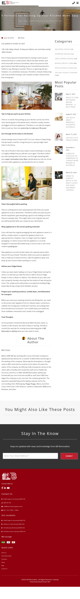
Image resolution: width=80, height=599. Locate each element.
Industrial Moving (63, 49)
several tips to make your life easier (33, 128)
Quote (3, 562)
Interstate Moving (62, 54)
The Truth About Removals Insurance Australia (70, 122)
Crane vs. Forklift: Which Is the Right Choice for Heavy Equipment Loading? (72, 183)
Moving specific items (64, 63)
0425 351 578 (7, 503)
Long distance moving (64, 59)
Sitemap (56, 580)
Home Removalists (6, 556)
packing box (12, 246)
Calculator (4, 559)
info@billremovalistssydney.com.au (13, 506)
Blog (2, 565)
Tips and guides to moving (66, 73)
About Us (3, 553)
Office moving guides (64, 68)
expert (16, 159)
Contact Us (4, 569)
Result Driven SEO (44, 582)
